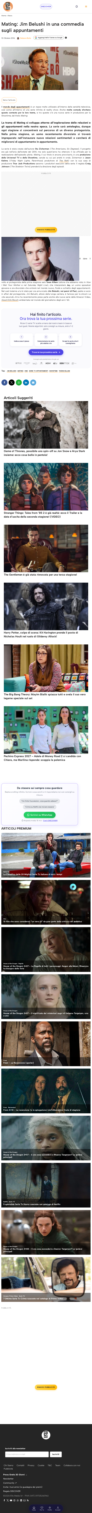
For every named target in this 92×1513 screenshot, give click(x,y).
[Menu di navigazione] (86, 6)
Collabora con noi (72, 1465)
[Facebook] (4, 383)
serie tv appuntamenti (38, 371)
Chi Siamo (8, 1465)
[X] (12, 383)
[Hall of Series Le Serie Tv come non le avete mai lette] (8, 6)
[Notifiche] (77, 6)
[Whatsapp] (19, 383)
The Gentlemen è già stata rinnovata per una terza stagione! (40, 574)
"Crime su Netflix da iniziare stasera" (39, 807)
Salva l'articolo (9, 100)
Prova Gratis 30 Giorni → (15, 1474)
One (26, 371)
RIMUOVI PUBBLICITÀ (46, 230)
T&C (50, 1465)
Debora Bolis (25, 38)
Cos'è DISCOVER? (50, 821)
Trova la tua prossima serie (46, 352)
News (10, 16)
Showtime (53, 371)
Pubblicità (8, 1469)
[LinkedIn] (26, 383)
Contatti (20, 1465)
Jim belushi (11, 371)
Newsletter (8, 1478)
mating (20, 371)
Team (57, 1465)
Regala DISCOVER (12, 1491)
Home (3, 16)
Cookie (41, 1465)
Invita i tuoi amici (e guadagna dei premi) (22, 1487)
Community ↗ (10, 1483)
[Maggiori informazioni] (66, 37)
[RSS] (28, 1500)
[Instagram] (14, 1500)
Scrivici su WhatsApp (41, 815)
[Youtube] (11, 1500)
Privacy (31, 1465)
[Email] (33, 383)
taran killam (64, 371)
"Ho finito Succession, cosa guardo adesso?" (39, 801)
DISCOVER (46, 6)
